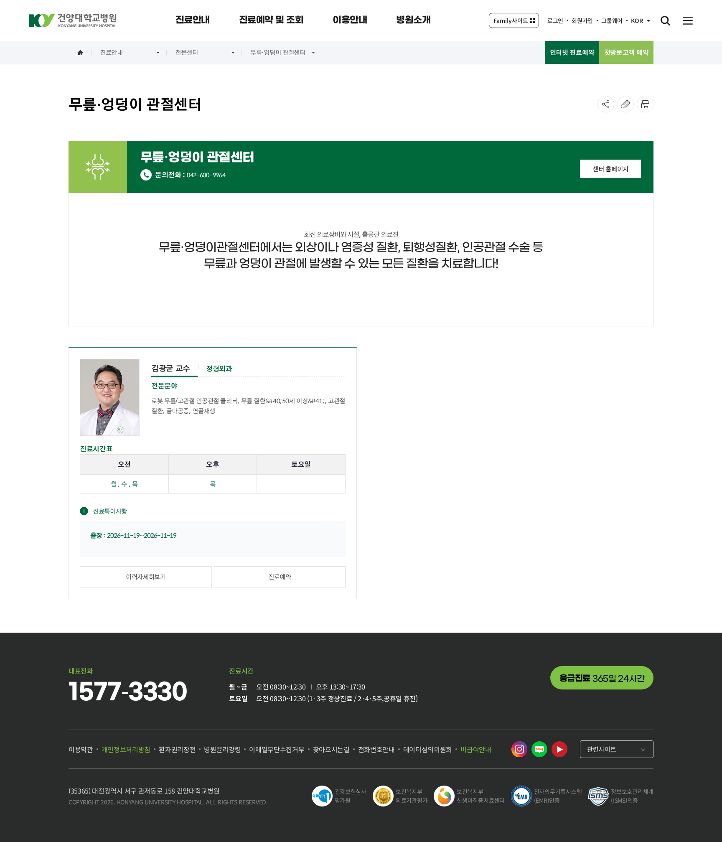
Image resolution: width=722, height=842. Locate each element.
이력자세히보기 (145, 576)
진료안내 (111, 52)
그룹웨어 (612, 20)
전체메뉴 (688, 20)
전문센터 (186, 52)
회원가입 (582, 20)
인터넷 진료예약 (572, 52)
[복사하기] (625, 104)
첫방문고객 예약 (626, 52)
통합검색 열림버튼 (665, 20)
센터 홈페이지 (610, 168)
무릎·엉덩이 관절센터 (277, 52)
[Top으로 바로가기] (694, 819)
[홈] (80, 52)
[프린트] (645, 104)
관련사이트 (601, 749)
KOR (637, 20)
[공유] (605, 104)
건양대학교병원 (72, 20)
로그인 (555, 20)
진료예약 (279, 576)
